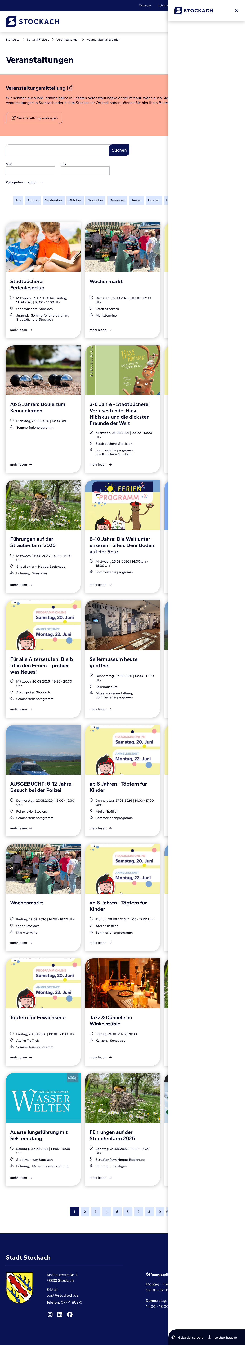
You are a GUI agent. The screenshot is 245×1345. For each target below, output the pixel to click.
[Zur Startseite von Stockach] (32, 21)
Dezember (117, 200)
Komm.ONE (231, 1323)
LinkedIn (59, 1314)
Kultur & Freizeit (38, 39)
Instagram (50, 1314)
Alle (18, 200)
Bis (63, 164)
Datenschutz (200, 1291)
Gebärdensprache (199, 5)
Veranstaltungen (67, 39)
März (170, 200)
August (33, 200)
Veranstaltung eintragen (37, 118)
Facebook (69, 1314)
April (183, 200)
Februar (154, 200)
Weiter (170, 1211)
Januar (136, 200)
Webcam (145, 5)
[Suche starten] (181, 21)
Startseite (13, 39)
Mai (196, 200)
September (53, 200)
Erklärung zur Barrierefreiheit (214, 1300)
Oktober (75, 200)
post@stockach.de (62, 1295)
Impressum (199, 1282)
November (95, 200)
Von (9, 164)
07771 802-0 (71, 1302)
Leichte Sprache (169, 5)
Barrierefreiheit (228, 5)
